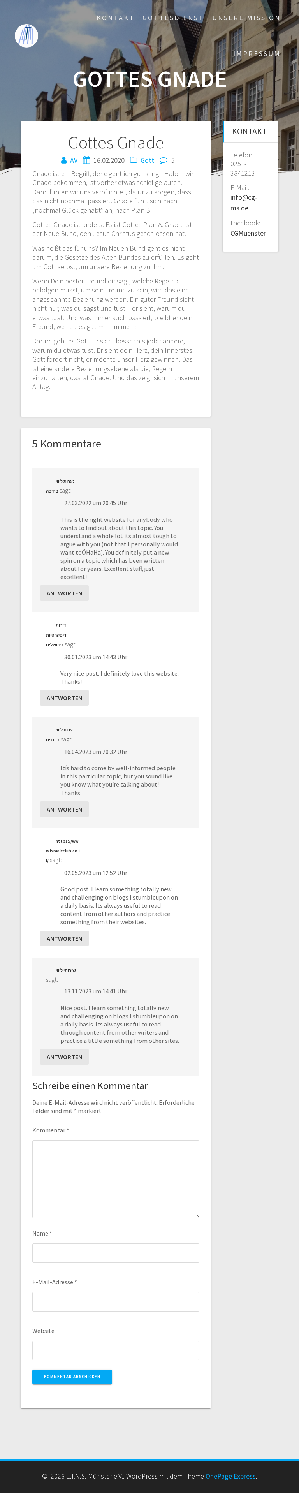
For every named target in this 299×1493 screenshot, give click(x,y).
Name (42, 1233)
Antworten (64, 593)
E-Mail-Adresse (54, 1282)
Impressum (257, 53)
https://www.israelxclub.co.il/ (63, 851)
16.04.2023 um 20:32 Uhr (95, 751)
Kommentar (50, 1130)
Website (43, 1331)
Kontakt (116, 17)
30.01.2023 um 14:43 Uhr (95, 657)
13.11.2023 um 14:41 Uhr (95, 991)
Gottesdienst (173, 17)
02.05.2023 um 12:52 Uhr (95, 873)
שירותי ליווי (66, 970)
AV (73, 160)
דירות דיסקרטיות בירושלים (56, 635)
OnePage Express (231, 1476)
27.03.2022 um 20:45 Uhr (95, 503)
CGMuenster (248, 233)
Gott (147, 160)
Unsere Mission (246, 17)
